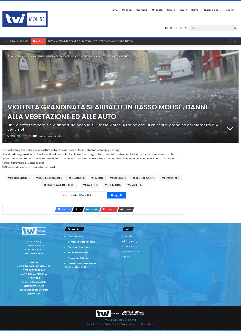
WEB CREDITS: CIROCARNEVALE (120, 320)
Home (114, 10)
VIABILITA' (136, 185)
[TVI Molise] (25, 19)
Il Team (126, 256)
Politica (127, 10)
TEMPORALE (171, 178)
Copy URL (116, 195)
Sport (183, 10)
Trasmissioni (211, 10)
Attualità (157, 10)
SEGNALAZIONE (145, 178)
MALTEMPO (119, 178)
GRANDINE (78, 178)
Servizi (195, 10)
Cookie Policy (129, 246)
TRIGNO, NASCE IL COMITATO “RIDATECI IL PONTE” (73, 41)
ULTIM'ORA (114, 185)
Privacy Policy (129, 241)
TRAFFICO (91, 185)
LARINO (98, 178)
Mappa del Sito (130, 251)
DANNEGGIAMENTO (50, 178)
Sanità (171, 10)
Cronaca (141, 10)
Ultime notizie (25, 56)
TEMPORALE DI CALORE (61, 185)
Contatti (231, 10)
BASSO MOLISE (19, 178)
